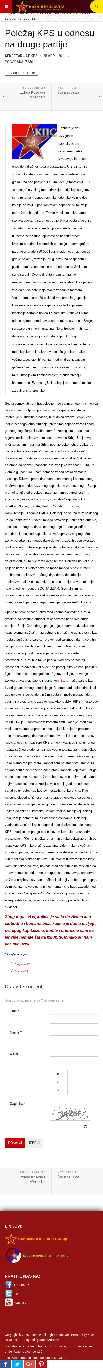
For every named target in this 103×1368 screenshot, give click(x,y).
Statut (65, 680)
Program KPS (23, 964)
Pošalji (15, 1143)
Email (14, 1053)
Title (15, 1011)
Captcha (18, 1104)
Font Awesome (15, 1358)
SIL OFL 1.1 (61, 1358)
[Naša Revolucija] (40, 6)
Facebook (22, 1285)
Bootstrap (11, 1346)
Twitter (20, 1294)
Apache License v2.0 (28, 1351)
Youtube (21, 1303)
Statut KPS (21, 971)
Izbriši (34, 1143)
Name (16, 1032)
